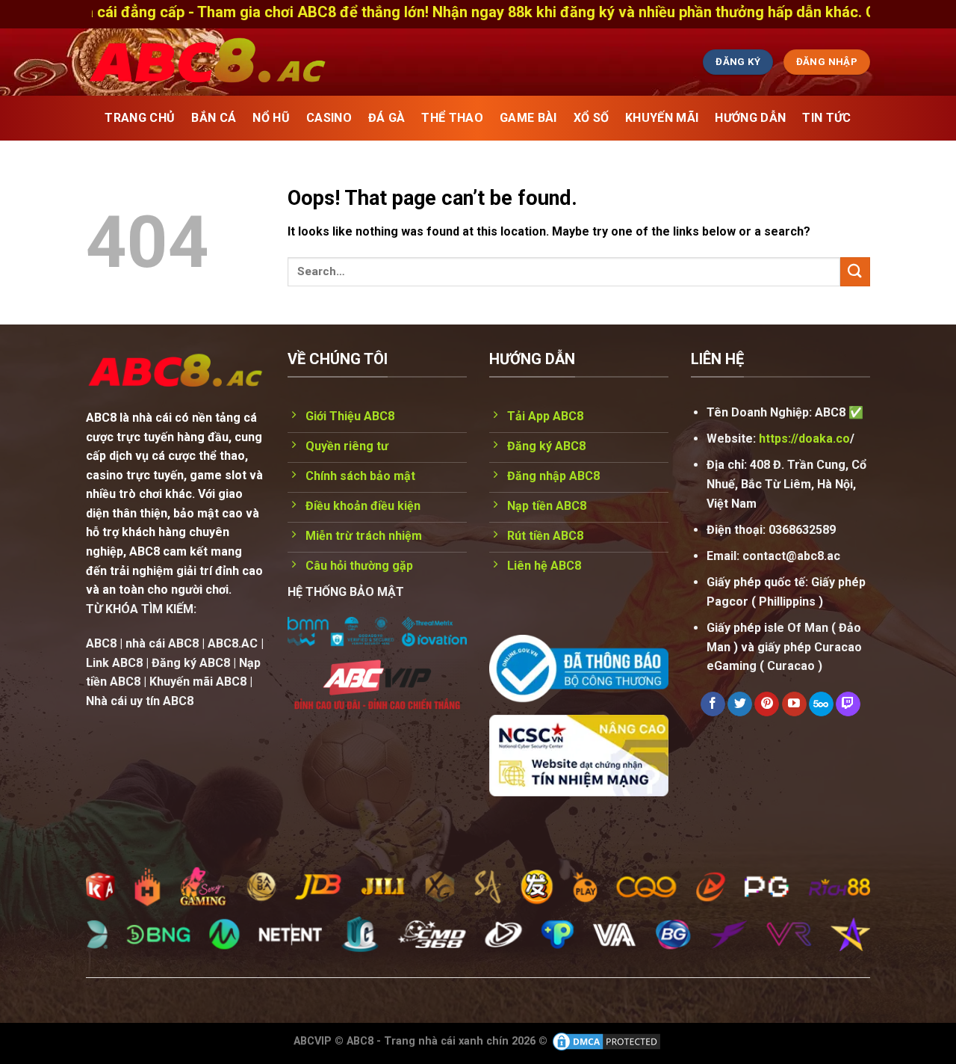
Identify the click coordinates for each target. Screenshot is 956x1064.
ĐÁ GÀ (387, 118)
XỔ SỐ (591, 118)
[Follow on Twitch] (848, 704)
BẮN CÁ (213, 118)
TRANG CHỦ (140, 118)
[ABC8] (347, 62)
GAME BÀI (528, 118)
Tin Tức (826, 118)
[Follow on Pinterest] (766, 704)
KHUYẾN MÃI (661, 118)
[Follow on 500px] (821, 704)
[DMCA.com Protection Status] (606, 1040)
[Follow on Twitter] (739, 704)
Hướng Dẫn (750, 118)
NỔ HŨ (271, 118)
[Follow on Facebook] (713, 704)
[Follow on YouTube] (794, 704)
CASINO (329, 118)
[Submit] (855, 271)
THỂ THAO (452, 118)
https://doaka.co (804, 438)
